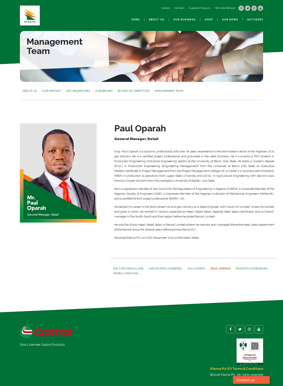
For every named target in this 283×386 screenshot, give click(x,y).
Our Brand (104, 90)
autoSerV (255, 19)
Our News (230, 19)
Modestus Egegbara (252, 268)
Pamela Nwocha (126, 273)
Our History (51, 90)
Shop (209, 19)
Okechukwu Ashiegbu (165, 268)
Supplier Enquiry (200, 8)
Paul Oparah (220, 268)
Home (135, 19)
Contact (179, 8)
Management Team (169, 90)
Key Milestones (78, 90)
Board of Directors (133, 90)
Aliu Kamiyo (196, 268)
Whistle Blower (225, 8)
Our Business (184, 19)
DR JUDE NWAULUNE (128, 268)
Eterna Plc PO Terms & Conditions (236, 369)
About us (156, 19)
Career (165, 8)
